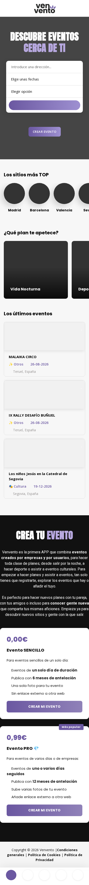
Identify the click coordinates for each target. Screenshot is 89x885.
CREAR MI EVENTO (44, 706)
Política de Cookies (44, 855)
